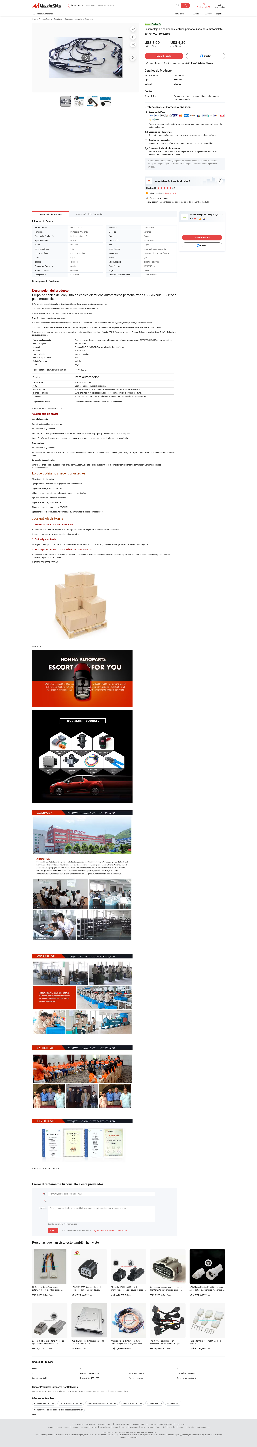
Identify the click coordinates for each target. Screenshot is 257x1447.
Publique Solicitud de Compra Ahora (110, 1230)
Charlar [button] (207, 56)
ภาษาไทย (172, 1427)
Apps (207, 13)
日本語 (158, 1427)
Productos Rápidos (166, 1424)
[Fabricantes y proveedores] (46, 5)
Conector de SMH (39, 1378)
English (66, 1427)
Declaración (90, 1424)
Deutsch (124, 1427)
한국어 (150, 1427)
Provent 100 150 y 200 (89, 1378)
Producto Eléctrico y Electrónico (50, 19)
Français (94, 1427)
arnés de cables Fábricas (131, 1403)
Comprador (179, 13)
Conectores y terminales (73, 19)
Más (34, 1414)
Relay (34, 1368)
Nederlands (134, 1427)
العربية (143, 1427)
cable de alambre (155, 1403)
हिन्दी (164, 1427)
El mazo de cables (135, 1378)
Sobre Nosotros (77, 1424)
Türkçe (181, 1427)
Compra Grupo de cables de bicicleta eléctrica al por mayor (58, 1409)
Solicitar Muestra (205, 63)
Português (84, 1427)
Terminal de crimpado (185, 1373)
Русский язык (105, 1427)
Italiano (115, 1427)
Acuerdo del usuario (105, 1424)
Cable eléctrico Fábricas (44, 1403)
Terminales (89, 19)
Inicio (34, 19)
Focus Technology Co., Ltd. (123, 1432)
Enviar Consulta (163, 56)
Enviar (53, 1230)
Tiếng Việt (190, 1427)
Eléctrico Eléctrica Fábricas (71, 1403)
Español (75, 1427)
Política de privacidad (123, 1424)
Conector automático (185, 1378)
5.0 (191, 218)
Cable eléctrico (173, 1403)
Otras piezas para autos (90, 1373)
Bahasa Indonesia (202, 1427)
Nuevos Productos (136, 1373)
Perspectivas (180, 1424)
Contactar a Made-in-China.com (144, 1424)
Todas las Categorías (44, 13)
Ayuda (196, 13)
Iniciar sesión (219, 7)
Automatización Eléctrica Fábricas (101, 1403)
